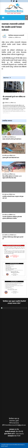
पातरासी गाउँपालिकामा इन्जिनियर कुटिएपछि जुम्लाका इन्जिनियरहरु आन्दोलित (12, 217)
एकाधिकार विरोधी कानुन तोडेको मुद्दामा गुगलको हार (12, 238)
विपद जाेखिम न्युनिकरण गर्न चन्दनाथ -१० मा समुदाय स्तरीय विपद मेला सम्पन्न (11, 177)
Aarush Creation (4, 446)
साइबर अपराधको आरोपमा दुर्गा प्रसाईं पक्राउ (11, 139)
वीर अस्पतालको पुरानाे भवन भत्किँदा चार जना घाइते (14, 98)
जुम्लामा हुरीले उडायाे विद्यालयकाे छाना (10, 158)
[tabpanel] (14, 269)
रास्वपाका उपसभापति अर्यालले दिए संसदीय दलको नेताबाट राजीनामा (13, 27)
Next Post (6, 78)
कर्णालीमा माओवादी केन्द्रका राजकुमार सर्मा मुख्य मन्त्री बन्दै (12, 197)
